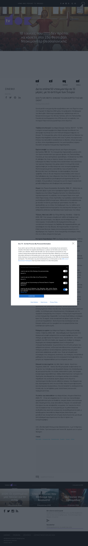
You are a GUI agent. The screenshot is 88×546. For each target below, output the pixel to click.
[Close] (73, 244)
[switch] (65, 271)
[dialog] (44, 273)
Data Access (44, 302)
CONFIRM (31, 296)
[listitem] (44, 267)
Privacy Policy (53, 302)
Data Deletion (34, 302)
